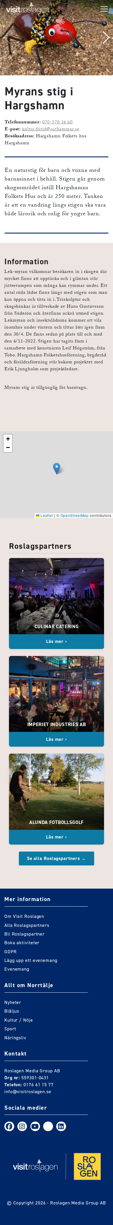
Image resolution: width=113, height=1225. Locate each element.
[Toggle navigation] (104, 9)
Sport (10, 1029)
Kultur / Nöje (18, 1020)
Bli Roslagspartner (24, 934)
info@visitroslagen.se (27, 1092)
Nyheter (12, 1002)
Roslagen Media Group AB (78, 1203)
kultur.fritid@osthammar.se (50, 130)
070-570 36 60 (57, 123)
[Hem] (27, 9)
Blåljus (11, 1011)
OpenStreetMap (75, 515)
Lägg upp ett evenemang (30, 960)
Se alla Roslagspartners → (56, 858)
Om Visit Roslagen (24, 916)
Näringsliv (15, 1038)
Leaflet (46, 515)
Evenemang (16, 969)
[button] (106, 37)
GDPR (10, 952)
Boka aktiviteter (21, 943)
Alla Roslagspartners (26, 925)
